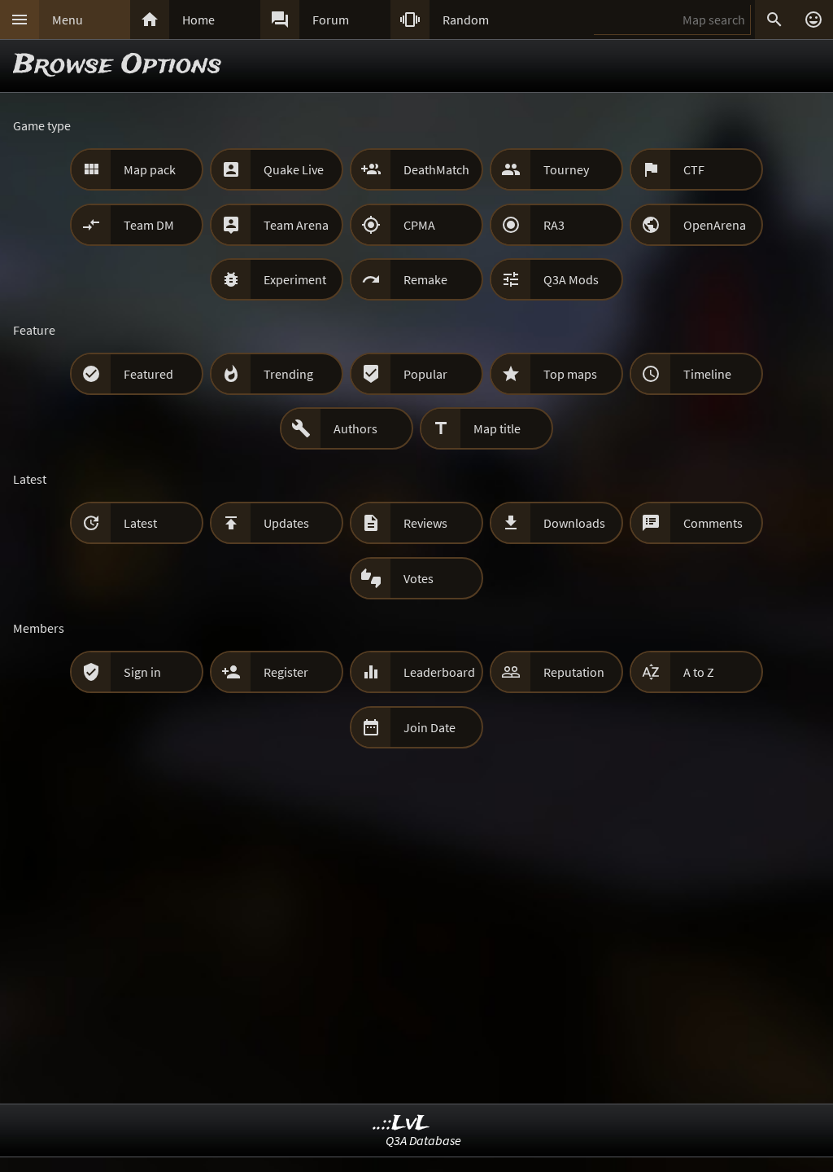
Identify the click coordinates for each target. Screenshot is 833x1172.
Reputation (573, 672)
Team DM (149, 225)
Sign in (142, 672)
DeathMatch (436, 169)
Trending (288, 374)
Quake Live (294, 169)
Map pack (150, 169)
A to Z (698, 672)
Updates (286, 523)
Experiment (295, 279)
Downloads (574, 523)
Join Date (429, 727)
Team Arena (296, 225)
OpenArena (714, 225)
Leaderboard (439, 672)
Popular (425, 374)
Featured (148, 374)
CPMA (419, 225)
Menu (67, 19)
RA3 (554, 225)
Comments (713, 523)
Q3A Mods (571, 279)
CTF (693, 169)
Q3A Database (423, 1140)
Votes (418, 578)
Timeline (707, 374)
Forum (330, 19)
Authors (355, 428)
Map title (497, 428)
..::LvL (401, 1123)
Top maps (570, 374)
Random (466, 19)
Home (198, 19)
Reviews (425, 523)
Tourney (566, 169)
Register (286, 672)
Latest (140, 523)
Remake (425, 279)
